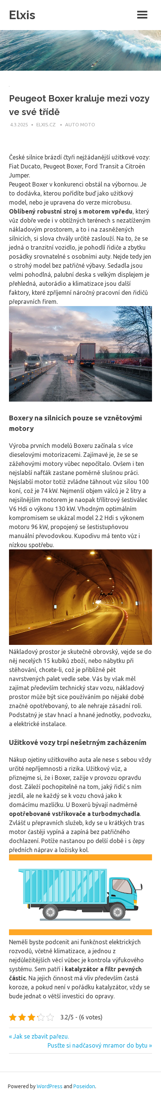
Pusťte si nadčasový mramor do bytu (98, 1045)
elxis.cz (46, 124)
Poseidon (84, 1086)
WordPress (50, 1086)
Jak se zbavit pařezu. (41, 1036)
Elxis (22, 15)
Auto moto (80, 124)
